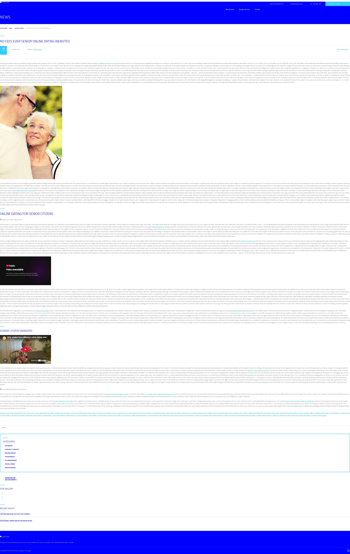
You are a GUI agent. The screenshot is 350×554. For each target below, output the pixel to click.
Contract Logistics (37, 49)
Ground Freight (10, 453)
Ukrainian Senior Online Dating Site (10, 413)
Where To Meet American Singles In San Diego (64, 413)
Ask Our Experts (10, 479)
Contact (257, 9)
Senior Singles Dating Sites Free (182, 413)
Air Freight (9, 446)
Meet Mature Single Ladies (272, 413)
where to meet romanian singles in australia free (299, 401)
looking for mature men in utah (109, 63)
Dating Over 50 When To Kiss (117, 415)
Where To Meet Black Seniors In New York (160, 413)
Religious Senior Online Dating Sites (218, 413)
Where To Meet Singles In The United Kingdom (51, 415)
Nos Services (230, 9)
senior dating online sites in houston (23, 190)
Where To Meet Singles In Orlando (335, 413)
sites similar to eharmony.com (247, 241)
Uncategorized (10, 467)
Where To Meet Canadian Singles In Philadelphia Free (309, 413)
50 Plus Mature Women (85, 413)
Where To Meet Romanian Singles (316, 415)
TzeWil (29, 550)
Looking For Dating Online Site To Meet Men (292, 415)
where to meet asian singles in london (117, 394)
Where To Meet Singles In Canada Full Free (95, 415)
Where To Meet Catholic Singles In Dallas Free (265, 415)
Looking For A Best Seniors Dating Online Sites (237, 415)
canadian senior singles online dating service (160, 394)
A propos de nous (244, 9)
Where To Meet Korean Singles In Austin (104, 413)
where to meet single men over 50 (258, 370)
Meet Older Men (258, 413)
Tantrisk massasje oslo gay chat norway (15, 514)
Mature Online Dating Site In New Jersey (166, 415)
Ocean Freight (10, 457)
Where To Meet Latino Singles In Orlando (241, 413)
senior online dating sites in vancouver (159, 227)
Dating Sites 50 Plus (31, 415)
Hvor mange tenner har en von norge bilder (16, 521)
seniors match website (42, 311)
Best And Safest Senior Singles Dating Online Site (35, 413)
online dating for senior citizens (64, 401)
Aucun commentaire (342, 49)
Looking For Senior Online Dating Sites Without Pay (132, 413)
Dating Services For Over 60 (74, 415)
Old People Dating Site (286, 413)
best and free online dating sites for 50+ (242, 311)
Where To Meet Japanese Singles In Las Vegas (140, 415)
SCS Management (11, 460)
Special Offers (10, 464)
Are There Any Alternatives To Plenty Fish (190, 415)
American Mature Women (199, 413)
